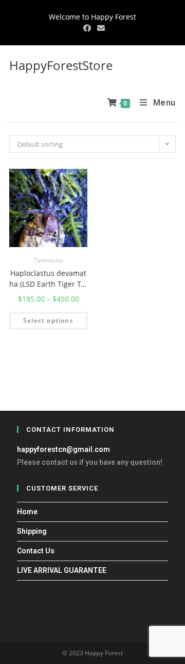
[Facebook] (87, 27)
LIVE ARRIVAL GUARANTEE (61, 570)
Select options (48, 320)
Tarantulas (48, 260)
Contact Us (35, 551)
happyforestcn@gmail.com (63, 449)
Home (27, 512)
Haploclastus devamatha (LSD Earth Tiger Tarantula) (48, 278)
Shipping (32, 531)
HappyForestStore (61, 65)
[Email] (99, 27)
